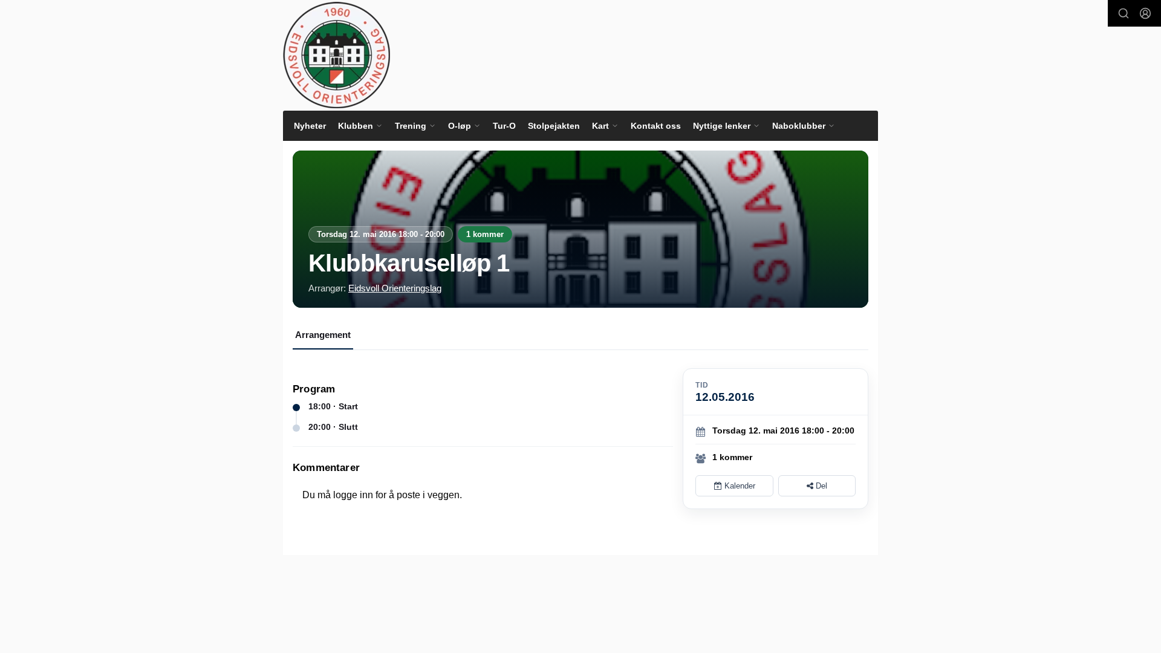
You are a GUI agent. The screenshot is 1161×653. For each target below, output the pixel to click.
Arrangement (323, 335)
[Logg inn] (1145, 13)
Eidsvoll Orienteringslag (394, 288)
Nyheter (310, 126)
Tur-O (504, 126)
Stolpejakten (554, 126)
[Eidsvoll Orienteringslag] (336, 55)
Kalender (738, 485)
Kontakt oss (656, 126)
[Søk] (1123, 13)
